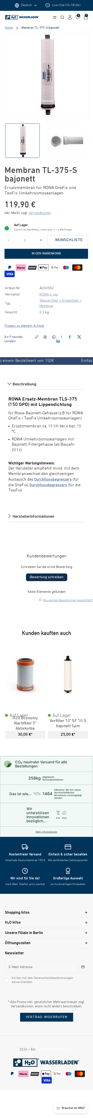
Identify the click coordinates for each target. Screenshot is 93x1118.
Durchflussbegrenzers (53, 480)
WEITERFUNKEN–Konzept (55, 1049)
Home (9, 28)
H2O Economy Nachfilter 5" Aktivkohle (25, 723)
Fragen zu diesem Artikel (24, 326)
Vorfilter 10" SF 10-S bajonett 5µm (68, 723)
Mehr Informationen (46, 831)
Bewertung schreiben (46, 577)
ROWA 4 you (49, 294)
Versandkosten (40, 213)
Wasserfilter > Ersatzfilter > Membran (61, 303)
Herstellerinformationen (33, 517)
